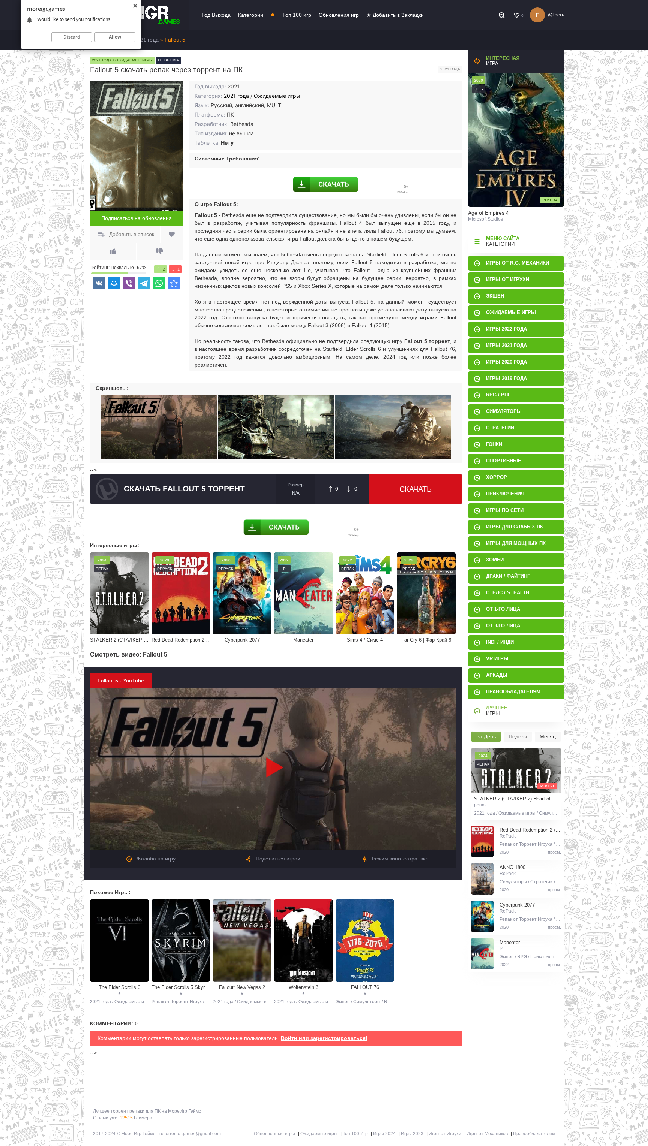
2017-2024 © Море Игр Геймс (124, 1133)
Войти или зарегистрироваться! (324, 1038)
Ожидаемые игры (277, 96)
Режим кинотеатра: (399, 859)
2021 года (236, 96)
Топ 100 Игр (355, 1133)
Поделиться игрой (277, 859)
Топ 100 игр (296, 15)
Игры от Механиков (487, 1133)
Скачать (415, 489)
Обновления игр (339, 15)
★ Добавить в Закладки (395, 15)
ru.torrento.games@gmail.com (190, 1133)
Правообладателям (534, 1133)
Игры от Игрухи (445, 1133)
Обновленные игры (274, 1133)
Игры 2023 (412, 1133)
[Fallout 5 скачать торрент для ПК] (174, 283)
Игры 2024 (384, 1133)
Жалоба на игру (155, 859)
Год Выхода (216, 15)
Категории (250, 15)
